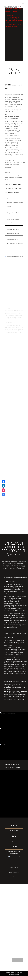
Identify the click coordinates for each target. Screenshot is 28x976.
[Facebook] (3, 481)
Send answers (17, 960)
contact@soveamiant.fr (14, 841)
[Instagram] (3, 490)
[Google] (3, 494)
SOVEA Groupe (18, 972)
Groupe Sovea (19, 322)
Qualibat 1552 (13, 308)
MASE (20, 308)
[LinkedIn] (3, 486)
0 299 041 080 (14, 830)
